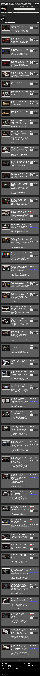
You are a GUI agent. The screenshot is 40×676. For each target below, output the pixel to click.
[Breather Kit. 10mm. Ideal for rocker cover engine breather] (6, 201)
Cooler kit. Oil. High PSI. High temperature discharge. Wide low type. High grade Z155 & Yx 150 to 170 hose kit (19, 477)
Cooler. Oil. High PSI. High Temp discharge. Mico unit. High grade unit (19, 631)
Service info (3, 670)
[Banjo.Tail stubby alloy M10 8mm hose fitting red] (6, 63)
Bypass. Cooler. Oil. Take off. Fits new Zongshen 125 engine (20, 308)
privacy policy (6, 4)
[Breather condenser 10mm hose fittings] (6, 175)
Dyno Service (10, 668)
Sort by (2, 22)
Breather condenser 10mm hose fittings (19, 174)
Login (20, 6)
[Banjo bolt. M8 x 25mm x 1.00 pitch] (6, 28)
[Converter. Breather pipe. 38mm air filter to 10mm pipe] (6, 362)
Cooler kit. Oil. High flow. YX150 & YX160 (18, 412)
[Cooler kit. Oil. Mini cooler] (6, 546)
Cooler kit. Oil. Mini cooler (19, 544)
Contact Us (18, 670)
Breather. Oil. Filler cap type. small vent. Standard (20, 293)
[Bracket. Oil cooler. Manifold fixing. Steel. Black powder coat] (6, 163)
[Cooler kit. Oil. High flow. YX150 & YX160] (6, 414)
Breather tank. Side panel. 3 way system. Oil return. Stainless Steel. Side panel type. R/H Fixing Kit (19, 268)
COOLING (16, 12)
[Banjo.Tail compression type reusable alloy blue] (6, 51)
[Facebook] (25, 666)
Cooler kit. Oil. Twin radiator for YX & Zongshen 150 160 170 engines (19, 570)
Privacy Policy (10, 673)
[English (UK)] (27, 6)
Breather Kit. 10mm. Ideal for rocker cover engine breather (19, 200)
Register (23, 6)
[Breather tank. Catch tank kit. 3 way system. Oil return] (6, 227)
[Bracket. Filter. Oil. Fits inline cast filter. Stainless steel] (6, 150)
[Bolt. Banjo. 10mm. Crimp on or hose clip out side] (6, 74)
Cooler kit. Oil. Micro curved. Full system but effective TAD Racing (19, 521)
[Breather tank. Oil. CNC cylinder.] (6, 255)
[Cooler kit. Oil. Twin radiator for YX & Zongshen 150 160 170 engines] (6, 571)
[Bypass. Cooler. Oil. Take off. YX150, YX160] (6, 333)
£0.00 (38, 6)
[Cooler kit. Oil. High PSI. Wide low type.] (6, 493)
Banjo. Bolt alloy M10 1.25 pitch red (19, 38)
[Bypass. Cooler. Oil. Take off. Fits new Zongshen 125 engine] (6, 309)
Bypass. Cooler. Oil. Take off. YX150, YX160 (20, 331)
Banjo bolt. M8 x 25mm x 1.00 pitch (18, 26)
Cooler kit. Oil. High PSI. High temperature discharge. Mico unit (18, 442)
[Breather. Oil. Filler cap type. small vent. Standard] (6, 295)
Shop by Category (35, 1)
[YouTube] (32, 666)
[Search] (37, 9)
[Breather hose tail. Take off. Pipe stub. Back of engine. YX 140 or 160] (6, 185)
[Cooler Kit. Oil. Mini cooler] (6, 536)
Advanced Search (16, 10)
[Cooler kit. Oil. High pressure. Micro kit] (6, 428)
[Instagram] (29, 666)
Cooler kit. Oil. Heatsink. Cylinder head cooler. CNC (19, 399)
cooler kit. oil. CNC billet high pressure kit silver (18, 385)
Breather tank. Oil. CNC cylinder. (18, 253)
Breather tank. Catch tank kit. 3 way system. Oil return (19, 225)
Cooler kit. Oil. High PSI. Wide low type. (18, 492)
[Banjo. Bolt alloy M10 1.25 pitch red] (6, 40)
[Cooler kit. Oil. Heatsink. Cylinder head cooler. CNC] (6, 400)
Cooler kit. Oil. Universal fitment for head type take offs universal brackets (19, 585)
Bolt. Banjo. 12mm (16, 82)
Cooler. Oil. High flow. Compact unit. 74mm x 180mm (18, 615)
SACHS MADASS (12, 12)
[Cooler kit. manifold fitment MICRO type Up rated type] (6, 373)
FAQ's (2, 665)
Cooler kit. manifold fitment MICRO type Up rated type (19, 372)
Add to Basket (36, 28)
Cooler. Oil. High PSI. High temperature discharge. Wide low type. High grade (19, 647)
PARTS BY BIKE (6, 12)
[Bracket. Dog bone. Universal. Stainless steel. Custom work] (6, 134)
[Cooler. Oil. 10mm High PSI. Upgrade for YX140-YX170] (6, 601)
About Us (10, 670)
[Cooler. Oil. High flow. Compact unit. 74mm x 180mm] (6, 615)
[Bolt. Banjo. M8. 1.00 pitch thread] (6, 103)
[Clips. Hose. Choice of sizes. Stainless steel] (6, 348)
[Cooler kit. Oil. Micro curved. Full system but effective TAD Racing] (6, 522)
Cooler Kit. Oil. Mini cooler (19, 534)
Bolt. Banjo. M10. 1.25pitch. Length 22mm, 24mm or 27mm (19, 93)
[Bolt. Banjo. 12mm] (6, 84)
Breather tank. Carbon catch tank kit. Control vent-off (20, 211)
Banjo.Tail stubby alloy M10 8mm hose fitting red (19, 62)
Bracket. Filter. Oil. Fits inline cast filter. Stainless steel (20, 148)
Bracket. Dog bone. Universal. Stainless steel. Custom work (18, 133)
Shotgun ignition (19, 668)
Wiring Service (3, 668)
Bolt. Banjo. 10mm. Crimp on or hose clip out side (20, 72)
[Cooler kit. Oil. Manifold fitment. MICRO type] (6, 508)
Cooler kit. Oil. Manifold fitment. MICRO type (18, 507)
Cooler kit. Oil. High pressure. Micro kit (17, 427)
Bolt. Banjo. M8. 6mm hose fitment (19, 111)
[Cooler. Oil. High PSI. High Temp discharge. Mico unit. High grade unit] (6, 631)
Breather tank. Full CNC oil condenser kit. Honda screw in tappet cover (19, 239)
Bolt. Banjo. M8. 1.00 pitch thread (19, 102)
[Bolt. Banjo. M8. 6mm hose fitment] (6, 113)
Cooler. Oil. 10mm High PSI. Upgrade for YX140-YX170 (19, 599)
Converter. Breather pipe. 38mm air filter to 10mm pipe (19, 362)
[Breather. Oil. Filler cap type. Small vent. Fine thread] (6, 284)
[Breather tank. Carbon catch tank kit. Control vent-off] (6, 213)
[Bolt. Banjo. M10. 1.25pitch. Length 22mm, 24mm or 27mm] (6, 94)
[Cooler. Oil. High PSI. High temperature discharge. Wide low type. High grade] (6, 647)
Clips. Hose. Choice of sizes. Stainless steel (19, 346)
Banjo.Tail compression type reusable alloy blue (19, 49)
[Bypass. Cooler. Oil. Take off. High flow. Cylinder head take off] (6, 321)
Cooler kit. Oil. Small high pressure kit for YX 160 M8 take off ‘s (19, 556)
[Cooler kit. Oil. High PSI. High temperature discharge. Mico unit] (6, 443)
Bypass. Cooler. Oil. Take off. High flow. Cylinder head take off (20, 320)
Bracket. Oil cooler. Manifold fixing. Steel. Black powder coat (20, 162)
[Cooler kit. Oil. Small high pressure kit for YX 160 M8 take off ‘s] (6, 556)
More (20, 660)
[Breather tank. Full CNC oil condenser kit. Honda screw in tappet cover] (6, 240)
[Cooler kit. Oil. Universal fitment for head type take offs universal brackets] (6, 586)
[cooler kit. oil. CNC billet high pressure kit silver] (6, 387)
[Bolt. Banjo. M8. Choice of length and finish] (6, 123)
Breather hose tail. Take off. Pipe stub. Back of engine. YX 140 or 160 (19, 184)
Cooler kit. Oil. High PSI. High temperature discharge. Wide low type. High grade (19, 459)
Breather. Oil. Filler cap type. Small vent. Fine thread (20, 283)
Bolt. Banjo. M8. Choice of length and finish (19, 121)
